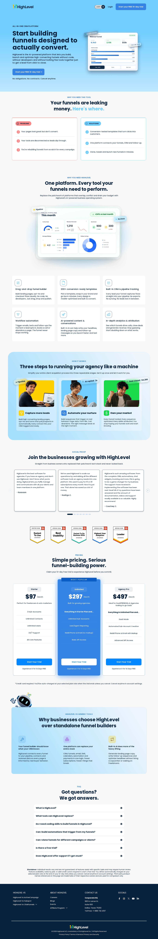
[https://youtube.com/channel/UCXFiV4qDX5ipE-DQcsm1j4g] (133, 898)
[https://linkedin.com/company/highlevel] (138, 898)
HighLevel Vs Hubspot (22, 901)
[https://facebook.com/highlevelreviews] (119, 898)
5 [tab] (83, 514)
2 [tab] (74, 514)
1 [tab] (70, 514)
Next (148, 490)
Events (53, 904)
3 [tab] (77, 514)
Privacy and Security (91, 934)
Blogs (52, 901)
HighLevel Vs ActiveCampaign (26, 897)
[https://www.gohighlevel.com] (79, 927)
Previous (10, 490)
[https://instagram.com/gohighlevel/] (124, 898)
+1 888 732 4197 (99, 911)
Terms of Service (76, 934)
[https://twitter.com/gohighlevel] (128, 898)
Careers (53, 897)
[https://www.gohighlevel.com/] (48, 6)
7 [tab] (89, 514)
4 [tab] (80, 514)
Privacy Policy (64, 934)
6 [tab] (86, 514)
